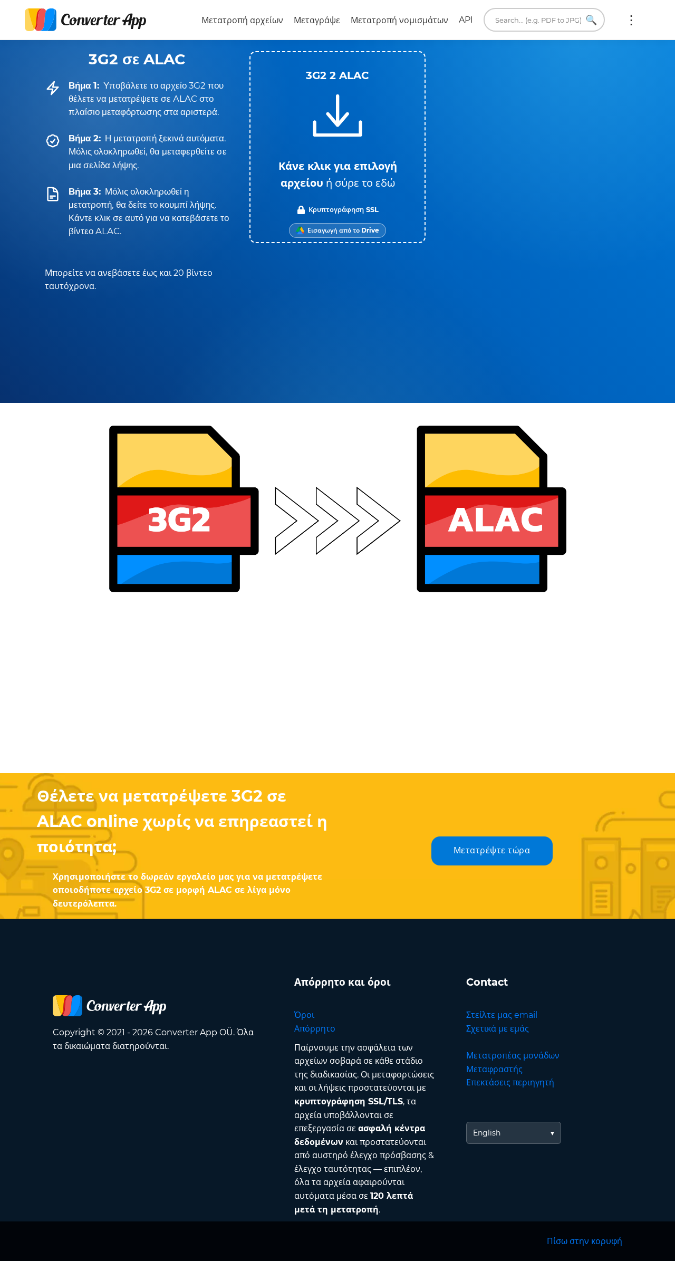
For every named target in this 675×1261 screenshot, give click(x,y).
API (466, 20)
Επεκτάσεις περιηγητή (510, 1082)
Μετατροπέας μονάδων (513, 1056)
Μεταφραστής (494, 1069)
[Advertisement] (337, 689)
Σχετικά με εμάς (497, 1029)
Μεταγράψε (317, 20)
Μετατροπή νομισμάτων (399, 20)
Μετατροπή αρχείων (242, 20)
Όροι (304, 1015)
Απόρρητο (314, 1029)
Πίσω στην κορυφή (584, 1241)
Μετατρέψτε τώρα (492, 850)
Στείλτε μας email (501, 1015)
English (486, 1133)
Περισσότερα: (631, 20)
